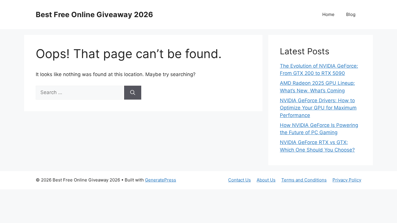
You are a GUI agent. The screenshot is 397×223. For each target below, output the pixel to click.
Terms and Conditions (304, 180)
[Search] (132, 93)
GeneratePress (160, 180)
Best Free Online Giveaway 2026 (94, 14)
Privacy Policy (346, 180)
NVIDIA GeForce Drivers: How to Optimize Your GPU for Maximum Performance (318, 108)
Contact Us (239, 180)
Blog (350, 14)
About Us (266, 180)
